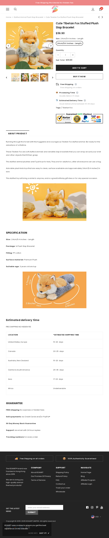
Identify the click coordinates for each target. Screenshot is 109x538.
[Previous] (8, 45)
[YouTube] (101, 507)
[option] (29, 45)
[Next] (50, 45)
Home (8, 17)
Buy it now (79, 76)
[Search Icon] (18, 9)
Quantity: (60, 50)
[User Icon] (93, 9)
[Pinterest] (96, 507)
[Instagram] (91, 507)
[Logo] (55, 9)
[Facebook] (87, 507)
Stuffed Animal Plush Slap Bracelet (28, 17)
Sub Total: (60, 60)
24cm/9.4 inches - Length (69, 43)
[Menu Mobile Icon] (7, 9)
